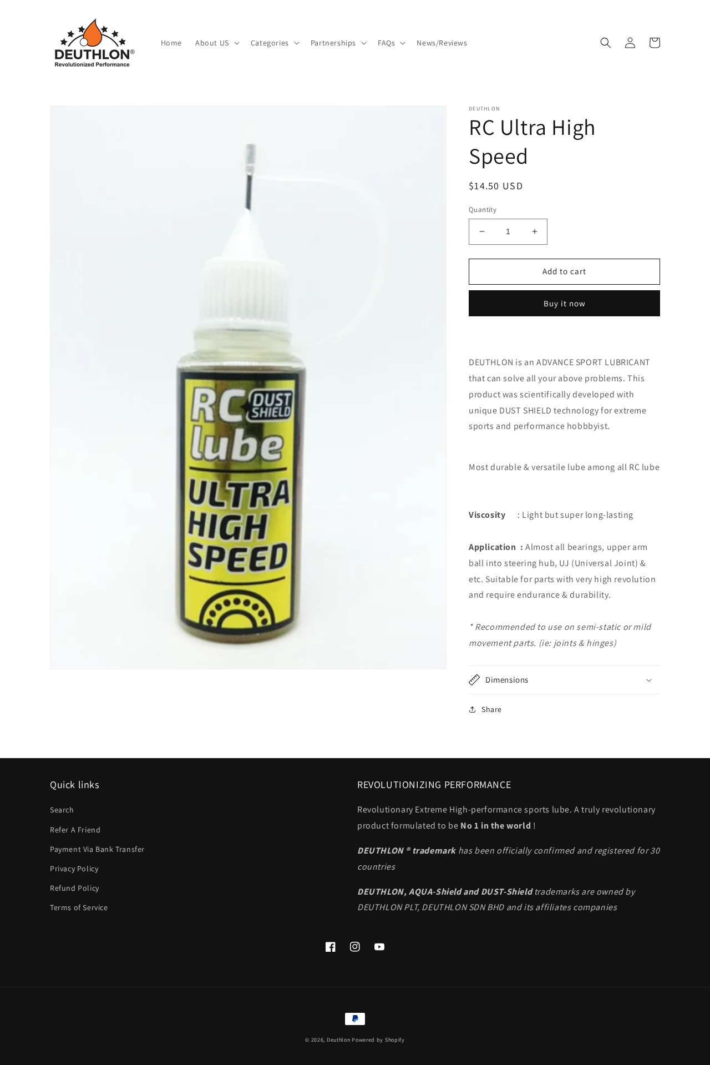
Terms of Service (79, 907)
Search (62, 810)
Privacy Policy (74, 869)
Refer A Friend (75, 830)
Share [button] (491, 709)
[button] (216, 42)
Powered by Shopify (378, 1039)
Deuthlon (339, 1039)
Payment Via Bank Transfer (97, 849)
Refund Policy (74, 888)
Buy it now (565, 303)
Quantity (482, 209)
